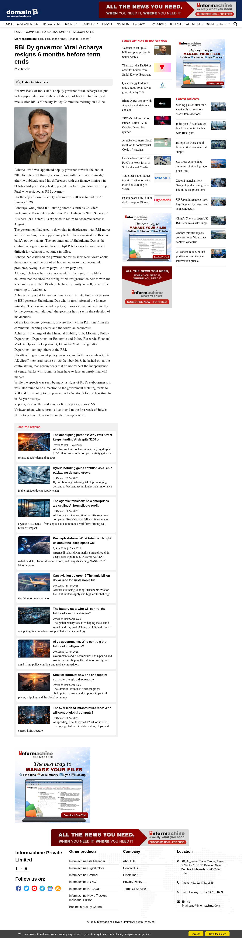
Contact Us (130, 868)
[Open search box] (235, 24)
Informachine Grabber (83, 875)
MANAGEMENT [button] (51, 24)
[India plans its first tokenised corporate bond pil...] (218, 129)
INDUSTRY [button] (70, 24)
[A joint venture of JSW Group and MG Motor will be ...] (163, 126)
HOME (18, 31)
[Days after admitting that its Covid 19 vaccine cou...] (163, 146)
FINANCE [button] (107, 24)
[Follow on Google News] (50, 888)
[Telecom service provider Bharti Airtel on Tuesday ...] (163, 106)
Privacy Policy (132, 881)
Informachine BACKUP (84, 888)
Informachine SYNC (82, 881)
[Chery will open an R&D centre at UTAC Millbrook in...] (218, 221)
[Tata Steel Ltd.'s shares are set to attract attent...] (163, 183)
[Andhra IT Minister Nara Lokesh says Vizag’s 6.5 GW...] (218, 238)
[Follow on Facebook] (18, 888)
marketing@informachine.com (201, 905)
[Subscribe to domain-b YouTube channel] (34, 888)
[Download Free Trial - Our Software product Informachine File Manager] (66, 785)
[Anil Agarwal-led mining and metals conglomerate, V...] (163, 53)
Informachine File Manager (87, 861)
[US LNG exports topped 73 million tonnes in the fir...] (218, 167)
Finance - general (79, 38)
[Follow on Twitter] (26, 888)
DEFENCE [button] (176, 24)
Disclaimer (130, 875)
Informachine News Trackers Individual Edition (88, 897)
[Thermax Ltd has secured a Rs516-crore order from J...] (163, 71)
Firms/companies (81, 31)
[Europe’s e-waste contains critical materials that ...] (218, 148)
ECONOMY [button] (139, 24)
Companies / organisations (45, 31)
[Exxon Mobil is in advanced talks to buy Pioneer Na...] (163, 200)
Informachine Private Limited (114, 921)
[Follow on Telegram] (42, 888)
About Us (129, 861)
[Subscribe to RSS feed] (58, 888)
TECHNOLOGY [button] (89, 24)
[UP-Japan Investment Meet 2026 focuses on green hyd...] (218, 205)
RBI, (41, 38)
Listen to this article (35, 82)
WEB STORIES (194, 24)
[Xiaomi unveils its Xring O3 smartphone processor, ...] (218, 186)
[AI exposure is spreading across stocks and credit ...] (218, 257)
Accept (196, 934)
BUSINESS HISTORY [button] (218, 24)
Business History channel (86, 906)
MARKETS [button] (123, 24)
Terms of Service (134, 888)
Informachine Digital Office (87, 868)
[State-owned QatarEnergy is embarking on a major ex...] (163, 88)
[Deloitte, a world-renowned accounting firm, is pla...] (163, 163)
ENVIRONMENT (159, 24)
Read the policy (217, 934)
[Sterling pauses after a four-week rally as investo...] (218, 110)
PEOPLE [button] (8, 24)
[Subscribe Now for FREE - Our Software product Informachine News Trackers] (167, 10)
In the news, (59, 38)
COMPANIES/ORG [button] (28, 24)
